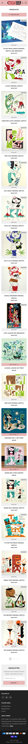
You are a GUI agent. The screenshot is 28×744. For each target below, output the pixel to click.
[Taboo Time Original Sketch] (14, 562)
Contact (3, 711)
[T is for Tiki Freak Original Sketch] (14, 525)
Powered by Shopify (14, 740)
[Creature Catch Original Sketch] (14, 103)
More (11, 726)
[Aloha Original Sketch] (14, 68)
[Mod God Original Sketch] (14, 385)
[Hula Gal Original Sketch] (14, 208)
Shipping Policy (5, 708)
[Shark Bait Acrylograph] (14, 455)
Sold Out (14, 45)
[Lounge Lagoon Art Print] (14, 350)
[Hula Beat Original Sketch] (14, 173)
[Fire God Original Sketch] (14, 138)
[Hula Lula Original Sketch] (14, 243)
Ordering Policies (6, 706)
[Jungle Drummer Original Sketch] (14, 278)
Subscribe (13, 682)
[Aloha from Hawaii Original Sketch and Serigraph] (14, 31)
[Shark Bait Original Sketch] (14, 490)
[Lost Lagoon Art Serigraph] (14, 315)
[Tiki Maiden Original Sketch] (14, 632)
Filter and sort (14, 14)
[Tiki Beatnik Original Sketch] (14, 597)
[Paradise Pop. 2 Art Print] (14, 420)
